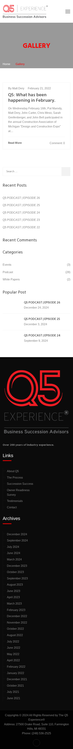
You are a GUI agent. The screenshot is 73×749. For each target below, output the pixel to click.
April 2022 (13, 660)
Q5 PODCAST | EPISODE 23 (21, 219)
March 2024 (14, 559)
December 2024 (17, 534)
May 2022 (13, 654)
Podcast (8, 272)
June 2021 (13, 698)
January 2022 (15, 673)
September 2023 (17, 578)
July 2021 (13, 691)
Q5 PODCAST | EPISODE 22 (21, 227)
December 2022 (17, 616)
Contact (12, 507)
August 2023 (15, 584)
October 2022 (15, 628)
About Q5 (13, 471)
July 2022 (13, 641)
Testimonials (15, 500)
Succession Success (20, 483)
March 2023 (14, 603)
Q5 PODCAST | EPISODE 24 (21, 212)
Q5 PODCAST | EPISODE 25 (21, 205)
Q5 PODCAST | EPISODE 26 (21, 197)
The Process (15, 477)
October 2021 (15, 685)
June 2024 (13, 553)
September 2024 (17, 540)
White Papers (11, 279)
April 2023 (13, 597)
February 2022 (16, 666)
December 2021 (17, 679)
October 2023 (15, 572)
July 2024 (13, 546)
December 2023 (17, 565)
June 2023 (13, 591)
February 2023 (16, 609)
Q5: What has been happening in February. (31, 97)
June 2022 (13, 647)
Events (7, 264)
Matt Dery (18, 88)
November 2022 (17, 622)
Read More (15, 143)
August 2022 (15, 635)
